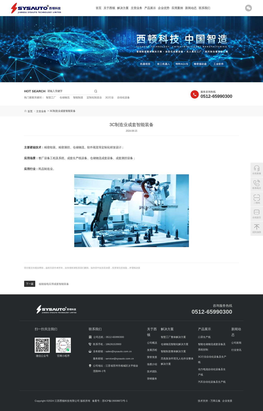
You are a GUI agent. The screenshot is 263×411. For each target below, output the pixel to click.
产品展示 (150, 7)
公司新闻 (236, 342)
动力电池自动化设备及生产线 (212, 372)
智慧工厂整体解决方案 (173, 337)
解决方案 (123, 7)
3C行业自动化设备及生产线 (212, 359)
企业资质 (227, 400)
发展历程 (152, 349)
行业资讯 (236, 349)
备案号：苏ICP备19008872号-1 (110, 400)
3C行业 (109, 97)
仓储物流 (65, 97)
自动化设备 (123, 97)
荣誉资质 (152, 357)
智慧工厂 (51, 97)
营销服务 (152, 378)
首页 (98, 7)
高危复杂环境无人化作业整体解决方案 (177, 361)
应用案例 (177, 7)
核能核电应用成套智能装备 (54, 284)
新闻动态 (191, 7)
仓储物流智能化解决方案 (174, 344)
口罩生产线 (204, 337)
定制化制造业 (94, 97)
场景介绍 (152, 364)
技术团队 (152, 371)
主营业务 (136, 7)
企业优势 (163, 7)
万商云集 (215, 400)
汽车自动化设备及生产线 (212, 381)
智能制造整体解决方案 (173, 351)
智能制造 (78, 97)
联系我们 (204, 7)
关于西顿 (109, 7)
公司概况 (152, 342)
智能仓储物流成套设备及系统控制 (212, 347)
